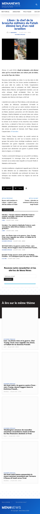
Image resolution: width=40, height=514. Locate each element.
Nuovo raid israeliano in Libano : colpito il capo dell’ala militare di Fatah (9, 202)
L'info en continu (8, 210)
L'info (3, 220)
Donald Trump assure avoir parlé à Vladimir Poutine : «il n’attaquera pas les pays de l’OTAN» (20, 255)
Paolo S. (5, 436)
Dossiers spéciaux (20, 34)
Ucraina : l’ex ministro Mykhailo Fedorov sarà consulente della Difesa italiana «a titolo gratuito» (18, 226)
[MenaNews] (8, 32)
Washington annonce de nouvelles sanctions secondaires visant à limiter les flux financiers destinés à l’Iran (19, 432)
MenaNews (14, 32)
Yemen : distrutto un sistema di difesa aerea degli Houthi (30, 202)
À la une (4, 258)
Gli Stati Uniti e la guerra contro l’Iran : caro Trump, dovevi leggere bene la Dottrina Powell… (20, 246)
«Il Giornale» (14, 131)
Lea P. (5, 347)
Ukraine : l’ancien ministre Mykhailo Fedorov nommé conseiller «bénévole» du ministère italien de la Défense (18, 216)
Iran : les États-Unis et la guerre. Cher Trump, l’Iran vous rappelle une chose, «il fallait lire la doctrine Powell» (19, 237)
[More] (26, 188)
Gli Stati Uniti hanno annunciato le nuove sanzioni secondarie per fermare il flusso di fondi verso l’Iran (20, 476)
